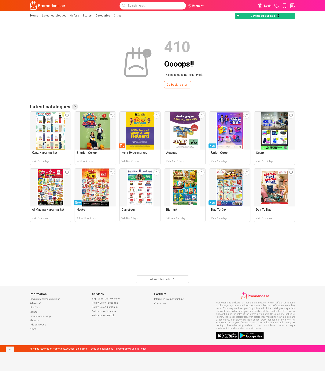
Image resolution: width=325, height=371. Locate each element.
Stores (87, 15)
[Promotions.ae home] (47, 5)
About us (35, 320)
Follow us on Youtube (104, 311)
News (33, 329)
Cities (117, 15)
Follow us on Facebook (105, 302)
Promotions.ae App (40, 316)
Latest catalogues (54, 15)
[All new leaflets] (75, 107)
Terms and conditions (101, 348)
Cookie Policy (138, 348)
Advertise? (35, 303)
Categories (102, 15)
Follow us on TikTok (103, 315)
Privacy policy (122, 348)
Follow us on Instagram (105, 307)
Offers (74, 15)
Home (34, 15)
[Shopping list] (292, 6)
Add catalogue (38, 324)
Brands (34, 311)
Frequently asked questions (45, 299)
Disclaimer (81, 348)
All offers (35, 307)
